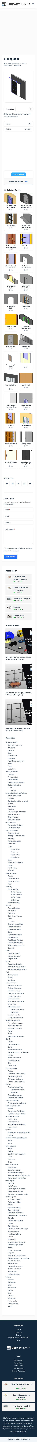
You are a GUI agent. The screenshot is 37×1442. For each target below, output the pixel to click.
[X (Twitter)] (13, 483)
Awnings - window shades (16, 836)
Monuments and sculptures (16, 967)
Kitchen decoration (14, 1007)
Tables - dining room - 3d (16, 945)
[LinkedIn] (24, 483)
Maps (10, 884)
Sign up (18, 1340)
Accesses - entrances (15, 1199)
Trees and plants (10, 1146)
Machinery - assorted (15, 1026)
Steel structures (13, 817)
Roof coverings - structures (17, 812)
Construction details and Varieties (16, 793)
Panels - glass (12, 868)
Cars (9, 1293)
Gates (10, 860)
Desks (10, 932)
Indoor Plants (12, 1004)
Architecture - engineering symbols (19, 1133)
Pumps (10, 1031)
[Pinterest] (18, 483)
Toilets (10, 764)
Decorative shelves (14, 991)
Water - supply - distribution (17, 1178)
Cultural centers (13, 1226)
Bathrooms (11, 748)
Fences (10, 1071)
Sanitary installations (14, 785)
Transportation (12, 1272)
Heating (10, 977)
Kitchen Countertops (17, 1010)
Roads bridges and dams (13, 1106)
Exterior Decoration (14, 996)
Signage (10, 1135)
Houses (10, 1237)
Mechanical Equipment (12, 1020)
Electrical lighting (13, 889)
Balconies (11, 839)
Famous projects (13, 1231)
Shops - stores (12, 1264)
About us (18, 1330)
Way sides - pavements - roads (18, 1194)
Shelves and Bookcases (15, 943)
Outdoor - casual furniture (16, 1082)
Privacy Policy (18, 1363)
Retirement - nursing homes (17, 1256)
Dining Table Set (19, 616)
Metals (10, 1141)
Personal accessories (15, 1095)
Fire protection (13, 777)
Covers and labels (13, 879)
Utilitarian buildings (14, 1274)
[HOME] (4, 64)
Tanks (10, 1034)
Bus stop (11, 1183)
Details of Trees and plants (16, 1154)
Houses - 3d (12, 1239)
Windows (11, 871)
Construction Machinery (15, 825)
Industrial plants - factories (16, 1242)
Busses (10, 1290)
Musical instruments (14, 1058)
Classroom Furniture (14, 927)
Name (7, 510)
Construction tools (14, 828)
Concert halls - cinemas (15, 1221)
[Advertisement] (18, 30)
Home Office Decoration (16, 1001)
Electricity (8, 887)
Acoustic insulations (14, 796)
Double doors (15, 852)
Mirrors (10, 1055)
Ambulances (12, 1282)
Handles (10, 865)
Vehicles (8, 1277)
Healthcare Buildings (14, 1234)
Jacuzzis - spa (12, 756)
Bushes (10, 1151)
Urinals (10, 766)
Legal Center (18, 1360)
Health (7, 951)
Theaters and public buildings (17, 969)
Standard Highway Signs (16, 1173)
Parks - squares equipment (16, 1189)
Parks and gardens (11, 1068)
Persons (8, 1084)
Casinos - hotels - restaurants (17, 1215)
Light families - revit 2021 (22, 599)
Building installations (11, 772)
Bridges (10, 1108)
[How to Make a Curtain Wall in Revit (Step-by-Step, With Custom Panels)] (18, 712)
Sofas (12, 921)
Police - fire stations (14, 1250)
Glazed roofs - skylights (15, 863)
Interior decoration (11, 983)
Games (10, 1047)
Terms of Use (18, 1366)
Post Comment (10, 557)
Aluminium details (13, 833)
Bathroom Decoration (15, 985)
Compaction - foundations (16, 1111)
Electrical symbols (16, 895)
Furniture (8, 905)
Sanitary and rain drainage (16, 782)
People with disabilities (15, 1087)
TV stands (11, 948)
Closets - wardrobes (14, 929)
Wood (10, 1143)
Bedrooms (11, 913)
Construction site (10, 822)
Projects (11, 1253)
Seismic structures (14, 814)
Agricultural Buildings (14, 1202)
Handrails (17, 607)
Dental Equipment (13, 953)
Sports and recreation (12, 1116)
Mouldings (11, 809)
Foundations (12, 806)
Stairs (10, 788)
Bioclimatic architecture (15, 1213)
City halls (11, 1218)
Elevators (11, 774)
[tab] (10, 109)
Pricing (18, 1335)
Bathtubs (11, 750)
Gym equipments (13, 1122)
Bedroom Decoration (14, 988)
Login (26, 181)
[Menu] (33, 4)
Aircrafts (11, 1280)
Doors (10, 847)
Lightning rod (15, 900)
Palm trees (11, 1159)
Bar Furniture (12, 911)
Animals (10, 876)
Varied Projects (10, 1197)
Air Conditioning (13, 975)
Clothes (10, 1042)
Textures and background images (16, 1138)
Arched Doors (15, 849)
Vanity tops (11, 769)
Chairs (10, 919)
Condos (10, 1223)
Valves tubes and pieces (16, 1036)
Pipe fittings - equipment (16, 761)
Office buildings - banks (15, 1245)
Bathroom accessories (15, 745)
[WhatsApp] (30, 483)
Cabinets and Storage (15, 916)
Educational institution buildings (18, 1229)
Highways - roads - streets (16, 1114)
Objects (7, 1039)
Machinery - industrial (15, 1028)
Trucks (10, 1306)
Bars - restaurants (13, 1210)
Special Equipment (14, 1060)
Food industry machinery (16, 1023)
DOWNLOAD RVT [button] (18, 174)
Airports (10, 1205)
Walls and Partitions (14, 820)
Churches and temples (15, 964)
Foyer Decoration (13, 999)
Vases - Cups (12, 1066)
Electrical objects (13, 903)
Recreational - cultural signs (17, 1124)
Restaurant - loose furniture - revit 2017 (20, 578)
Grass (10, 1157)
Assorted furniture (14, 908)
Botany (10, 1149)
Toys (9, 1063)
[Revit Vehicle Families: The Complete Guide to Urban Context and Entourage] (18, 641)
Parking (10, 1247)
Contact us (18, 1332)
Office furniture (13, 937)
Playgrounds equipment (15, 1191)
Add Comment (10, 530)
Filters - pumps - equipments (17, 1103)
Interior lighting (15, 897)
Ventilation (11, 980)
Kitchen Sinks (15, 1012)
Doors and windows (11, 830)
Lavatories (11, 758)
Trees (10, 1162)
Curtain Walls (12, 844)
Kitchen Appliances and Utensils (18, 1052)
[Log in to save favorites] (31, 109)
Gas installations (13, 780)
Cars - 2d (11, 1296)
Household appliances (15, 1050)
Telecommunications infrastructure (19, 1175)
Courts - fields (12, 1119)
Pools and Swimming (12, 1100)
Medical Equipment (14, 956)
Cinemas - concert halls (15, 924)
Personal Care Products (15, 1098)
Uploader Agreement (18, 1371)
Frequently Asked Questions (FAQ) (18, 1338)
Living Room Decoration (15, 1018)
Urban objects (9, 1181)
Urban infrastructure (11, 1165)
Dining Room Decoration (16, 993)
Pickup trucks (12, 1301)
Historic (7, 961)
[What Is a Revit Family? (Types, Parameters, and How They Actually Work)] (18, 676)
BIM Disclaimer (18, 1368)
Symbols (8, 1130)
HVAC (7, 972)
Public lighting (12, 1167)
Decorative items (13, 1044)
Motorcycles (12, 1298)
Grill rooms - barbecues (15, 1079)
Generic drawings (13, 881)
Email (7, 516)
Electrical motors (16, 892)
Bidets (10, 753)
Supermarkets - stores (15, 1266)
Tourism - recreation (14, 1269)
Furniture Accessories (15, 935)
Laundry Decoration (14, 1015)
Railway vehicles (13, 1304)
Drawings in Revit (11, 873)
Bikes (10, 1285)
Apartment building (14, 1207)
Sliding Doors (15, 857)
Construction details (14, 841)
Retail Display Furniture (15, 940)
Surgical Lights (12, 959)
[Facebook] (7, 483)
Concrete (11, 798)
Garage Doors (15, 855)
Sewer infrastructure (14, 1170)
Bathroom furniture (11, 742)
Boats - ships (12, 1288)
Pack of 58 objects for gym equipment (21, 589)
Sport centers (12, 1127)
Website (7, 523)
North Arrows (12, 1186)
